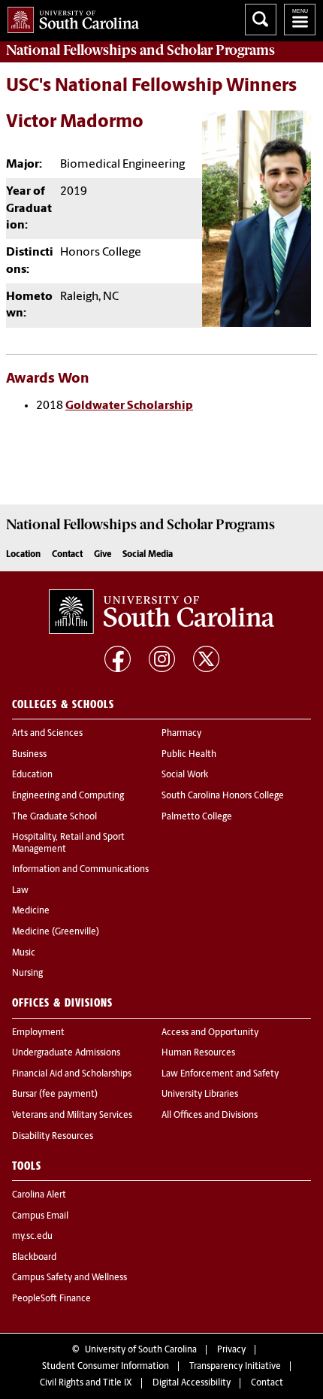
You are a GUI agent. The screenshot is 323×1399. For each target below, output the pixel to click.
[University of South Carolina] (161, 612)
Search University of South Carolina (260, 19)
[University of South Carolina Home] (69, 17)
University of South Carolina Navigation (299, 19)
